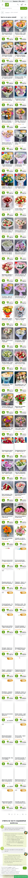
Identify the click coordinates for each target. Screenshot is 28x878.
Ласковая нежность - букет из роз (20, 495)
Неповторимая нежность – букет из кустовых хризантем (7, 473)
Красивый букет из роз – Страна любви (20, 649)
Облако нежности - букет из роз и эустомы (7, 143)
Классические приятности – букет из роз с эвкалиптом (7, 451)
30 (22, 124)
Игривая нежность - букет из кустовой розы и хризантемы (7, 583)
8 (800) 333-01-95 (15, 839)
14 (8, 80)
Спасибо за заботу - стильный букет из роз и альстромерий (20, 802)
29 (22, 409)
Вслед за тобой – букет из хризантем (20, 78)
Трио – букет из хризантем (20, 143)
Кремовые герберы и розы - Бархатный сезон (7, 275)
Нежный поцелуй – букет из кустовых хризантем (20, 297)
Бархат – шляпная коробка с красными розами (7, 671)
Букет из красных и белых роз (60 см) (7, 209)
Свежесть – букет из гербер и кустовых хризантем (7, 187)
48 (22, 168)
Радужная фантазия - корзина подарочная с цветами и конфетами (20, 671)
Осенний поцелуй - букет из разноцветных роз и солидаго (20, 758)
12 (22, 387)
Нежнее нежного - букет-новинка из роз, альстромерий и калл (20, 231)
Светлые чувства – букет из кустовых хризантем (20, 275)
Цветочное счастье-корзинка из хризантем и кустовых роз (20, 253)
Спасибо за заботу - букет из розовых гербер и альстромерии (20, 539)
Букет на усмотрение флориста (7, 715)
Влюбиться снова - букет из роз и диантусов (7, 231)
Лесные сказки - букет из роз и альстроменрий (7, 363)
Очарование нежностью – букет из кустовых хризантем (20, 187)
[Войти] (25, 4)
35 (22, 431)
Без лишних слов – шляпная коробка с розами (20, 385)
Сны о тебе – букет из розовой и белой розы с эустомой (20, 429)
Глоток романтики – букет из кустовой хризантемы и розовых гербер (20, 561)
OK (24, 868)
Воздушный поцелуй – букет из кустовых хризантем (20, 100)
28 (9, 717)
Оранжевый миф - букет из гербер (7, 758)
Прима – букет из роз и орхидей (7, 341)
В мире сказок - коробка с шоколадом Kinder (20, 715)
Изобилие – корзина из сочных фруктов (7, 693)
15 (8, 563)
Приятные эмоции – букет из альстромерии (7, 100)
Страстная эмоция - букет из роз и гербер (20, 363)
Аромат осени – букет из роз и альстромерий (20, 34)
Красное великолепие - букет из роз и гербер (7, 561)
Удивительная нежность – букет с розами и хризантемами (7, 56)
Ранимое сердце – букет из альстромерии (7, 407)
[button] (21, 876)
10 (9, 585)
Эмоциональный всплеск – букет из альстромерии (7, 34)
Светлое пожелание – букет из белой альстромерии (20, 473)
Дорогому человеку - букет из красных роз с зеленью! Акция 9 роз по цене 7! (7, 780)
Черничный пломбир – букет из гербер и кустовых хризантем (7, 802)
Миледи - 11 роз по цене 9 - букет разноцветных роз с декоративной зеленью (20, 121)
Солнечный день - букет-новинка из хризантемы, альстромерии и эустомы (7, 605)
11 (21, 673)
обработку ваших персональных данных (10, 872)
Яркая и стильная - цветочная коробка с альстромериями (7, 121)
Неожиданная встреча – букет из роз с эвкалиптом (20, 451)
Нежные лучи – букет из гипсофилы (20, 165)
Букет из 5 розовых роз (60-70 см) (20, 517)
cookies (9, 867)
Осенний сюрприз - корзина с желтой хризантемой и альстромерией (20, 627)
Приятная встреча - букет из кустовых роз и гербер (20, 780)
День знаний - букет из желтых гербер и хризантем (7, 319)
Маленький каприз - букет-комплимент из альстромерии (7, 736)
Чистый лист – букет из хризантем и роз (20, 341)
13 (22, 453)
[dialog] (18, 4)
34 (9, 212)
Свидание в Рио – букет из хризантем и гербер (7, 429)
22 (22, 102)
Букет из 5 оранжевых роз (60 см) (7, 539)
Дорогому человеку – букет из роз (20, 407)
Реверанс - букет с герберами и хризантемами (20, 583)
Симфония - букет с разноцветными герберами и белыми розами (20, 693)
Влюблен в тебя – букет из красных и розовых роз (20, 605)
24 (9, 497)
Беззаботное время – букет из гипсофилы (7, 253)
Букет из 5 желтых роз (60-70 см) (7, 517)
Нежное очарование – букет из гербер (20, 319)
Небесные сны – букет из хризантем (7, 385)
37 (9, 343)
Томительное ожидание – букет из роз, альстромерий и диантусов (7, 78)
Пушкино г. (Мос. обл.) (19, 1)
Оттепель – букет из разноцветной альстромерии (7, 297)
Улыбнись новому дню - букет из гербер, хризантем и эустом (20, 56)
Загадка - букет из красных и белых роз (7, 649)
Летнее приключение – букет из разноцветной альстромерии (7, 165)
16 (8, 102)
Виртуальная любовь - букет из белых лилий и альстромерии (7, 627)
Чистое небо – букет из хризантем (20, 736)
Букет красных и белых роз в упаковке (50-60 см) (7, 495)
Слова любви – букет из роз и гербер (20, 209)
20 (9, 190)
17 (22, 541)
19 (8, 431)
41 (22, 563)
